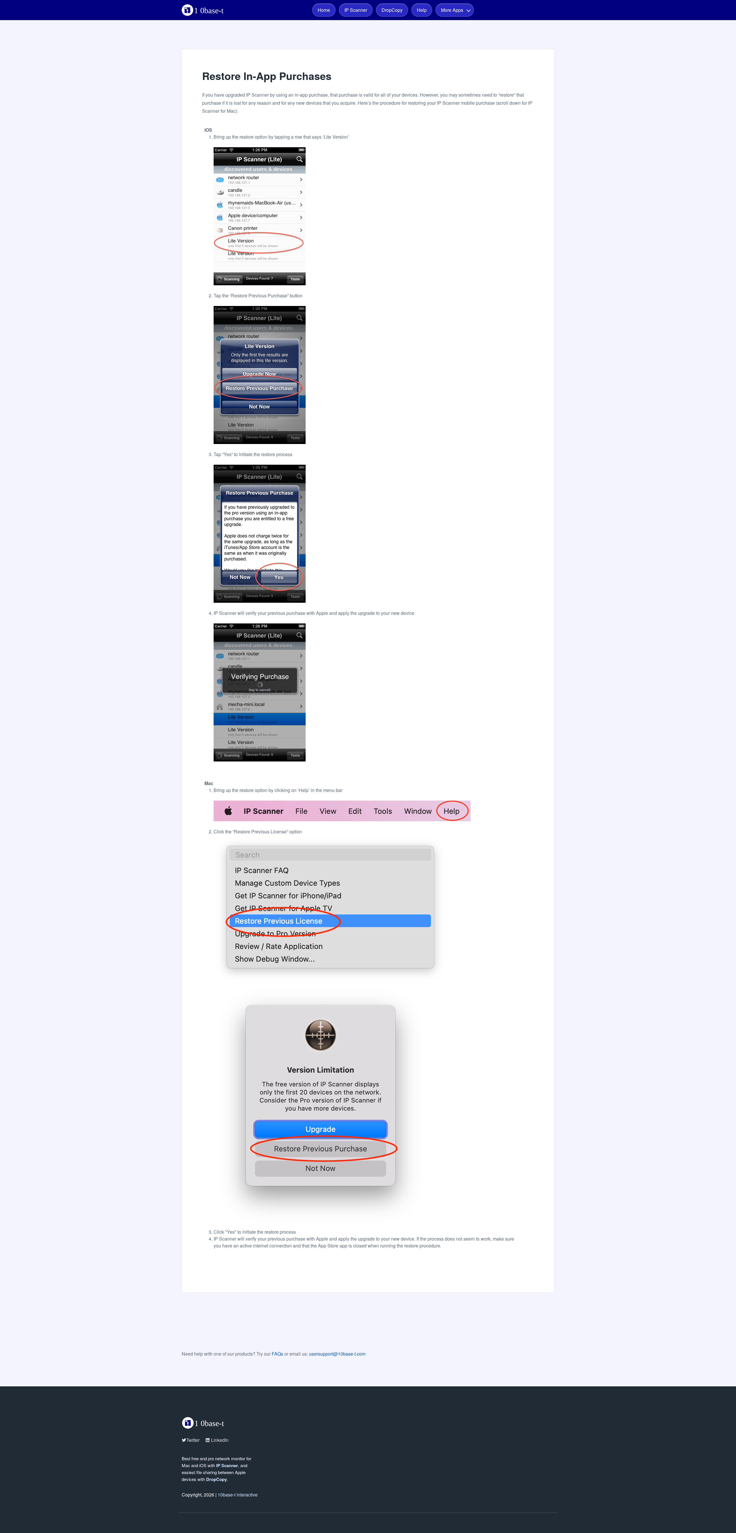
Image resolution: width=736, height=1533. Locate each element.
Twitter (193, 1440)
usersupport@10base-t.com (337, 1353)
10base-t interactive (238, 1494)
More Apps (452, 10)
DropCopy (392, 10)
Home (324, 10)
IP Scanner (355, 10)
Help (422, 10)
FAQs (277, 1353)
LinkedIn (219, 1440)
